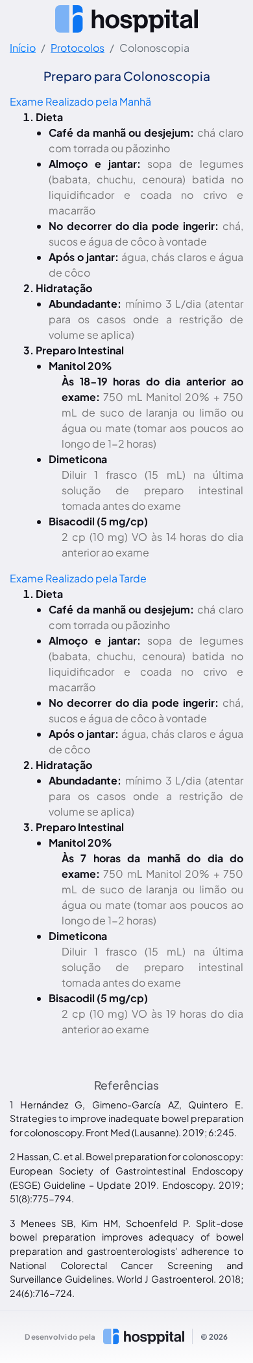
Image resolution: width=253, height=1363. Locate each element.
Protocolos (77, 47)
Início (23, 47)
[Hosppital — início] (126, 18)
